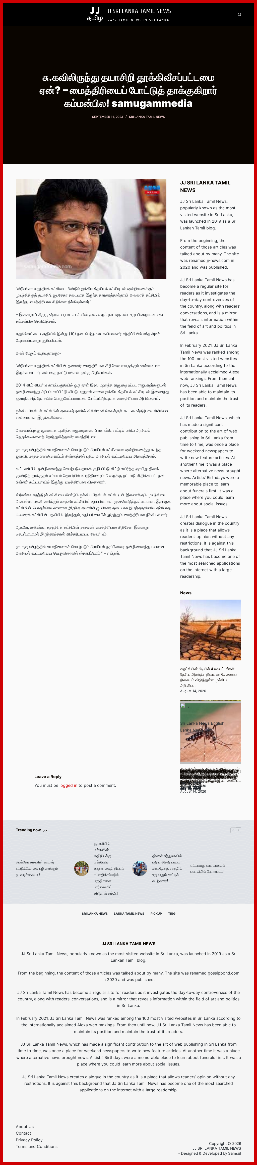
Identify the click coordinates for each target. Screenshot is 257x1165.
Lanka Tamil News (129, 913)
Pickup (156, 913)
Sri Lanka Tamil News (147, 117)
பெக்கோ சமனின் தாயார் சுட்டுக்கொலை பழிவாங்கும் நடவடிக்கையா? (37, 868)
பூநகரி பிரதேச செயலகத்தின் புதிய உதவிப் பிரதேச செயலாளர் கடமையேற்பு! (207, 778)
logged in (68, 785)
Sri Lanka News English (202, 723)
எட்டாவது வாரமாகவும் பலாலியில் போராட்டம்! (207, 868)
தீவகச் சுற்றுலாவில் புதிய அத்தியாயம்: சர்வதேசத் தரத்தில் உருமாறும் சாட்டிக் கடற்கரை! (167, 868)
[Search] (239, 14)
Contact (23, 1133)
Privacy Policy (29, 1139)
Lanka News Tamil (197, 730)
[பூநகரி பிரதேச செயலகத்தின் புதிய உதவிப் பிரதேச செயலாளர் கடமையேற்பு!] (210, 733)
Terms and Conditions (36, 1146)
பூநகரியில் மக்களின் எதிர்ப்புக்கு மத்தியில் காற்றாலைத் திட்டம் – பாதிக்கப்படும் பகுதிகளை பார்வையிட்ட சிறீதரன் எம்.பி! (109, 868)
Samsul (234, 1153)
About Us (25, 1126)
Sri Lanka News (95, 913)
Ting (171, 913)
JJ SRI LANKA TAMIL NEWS (139, 10)
